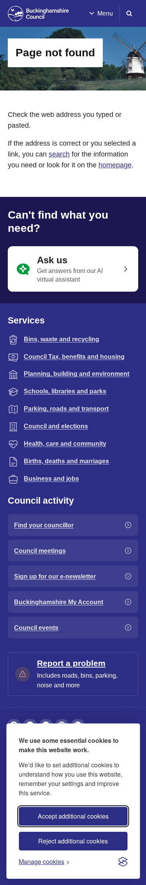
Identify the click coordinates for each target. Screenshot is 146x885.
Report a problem (71, 663)
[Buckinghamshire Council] (38, 13)
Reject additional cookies (73, 840)
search (59, 154)
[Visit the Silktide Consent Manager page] (122, 861)
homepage (115, 165)
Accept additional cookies (73, 816)
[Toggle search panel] (129, 13)
